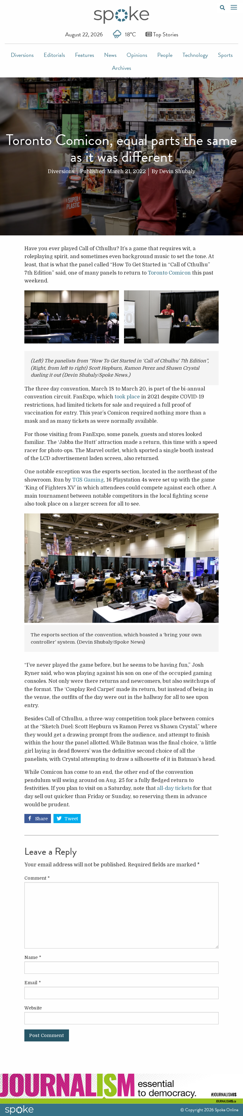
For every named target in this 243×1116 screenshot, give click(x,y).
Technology (195, 55)
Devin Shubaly (177, 171)
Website (33, 1007)
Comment (37, 878)
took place (127, 397)
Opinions (137, 55)
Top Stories (165, 34)
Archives (121, 68)
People (164, 55)
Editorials (54, 55)
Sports (225, 55)
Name (32, 957)
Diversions (22, 55)
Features (84, 55)
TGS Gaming (88, 480)
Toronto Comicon (169, 273)
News (110, 55)
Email (32, 982)
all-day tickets (174, 788)
